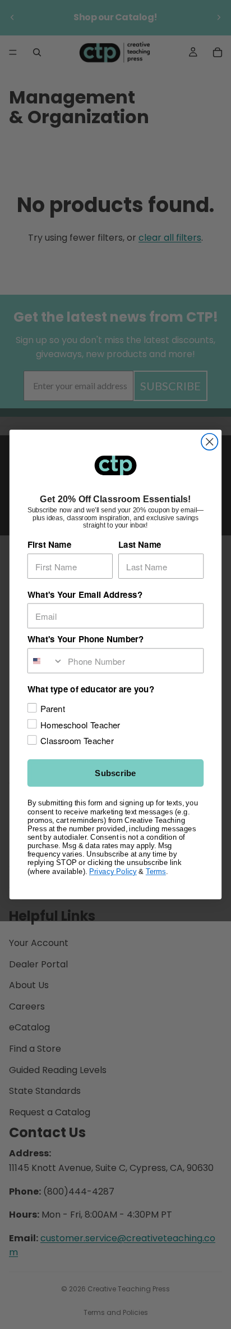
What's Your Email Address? (84, 594)
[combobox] (45, 660)
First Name (49, 544)
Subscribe (115, 773)
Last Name (139, 544)
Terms (156, 871)
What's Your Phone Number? (85, 639)
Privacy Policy (113, 871)
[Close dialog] (209, 442)
